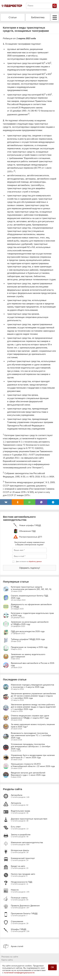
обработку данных (35, 561)
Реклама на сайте (9, 956)
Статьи (13, 17)
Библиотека (37, 17)
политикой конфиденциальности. (19, 972)
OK (52, 967)
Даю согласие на (29, 561)
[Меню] (54, 17)
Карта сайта (7, 960)
